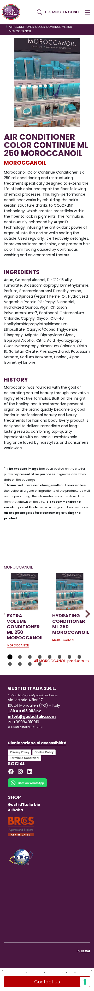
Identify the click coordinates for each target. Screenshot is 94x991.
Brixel (85, 951)
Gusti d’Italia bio (24, 804)
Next (86, 614)
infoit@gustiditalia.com (32, 716)
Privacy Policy (19, 752)
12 (40, 664)
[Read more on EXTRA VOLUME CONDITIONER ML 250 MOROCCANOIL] (24, 591)
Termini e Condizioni (24, 758)
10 (20, 664)
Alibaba (15, 810)
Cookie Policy (44, 752)
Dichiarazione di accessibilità (37, 743)
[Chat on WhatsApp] (27, 786)
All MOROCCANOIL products (59, 660)
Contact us (47, 982)
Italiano (53, 12)
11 (30, 664)
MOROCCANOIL (25, 163)
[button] (87, 12)
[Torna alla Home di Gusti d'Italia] (13, 12)
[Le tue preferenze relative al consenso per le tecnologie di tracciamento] (85, 982)
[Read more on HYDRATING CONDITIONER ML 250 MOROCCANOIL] (69, 591)
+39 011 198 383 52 (24, 711)
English (71, 12)
